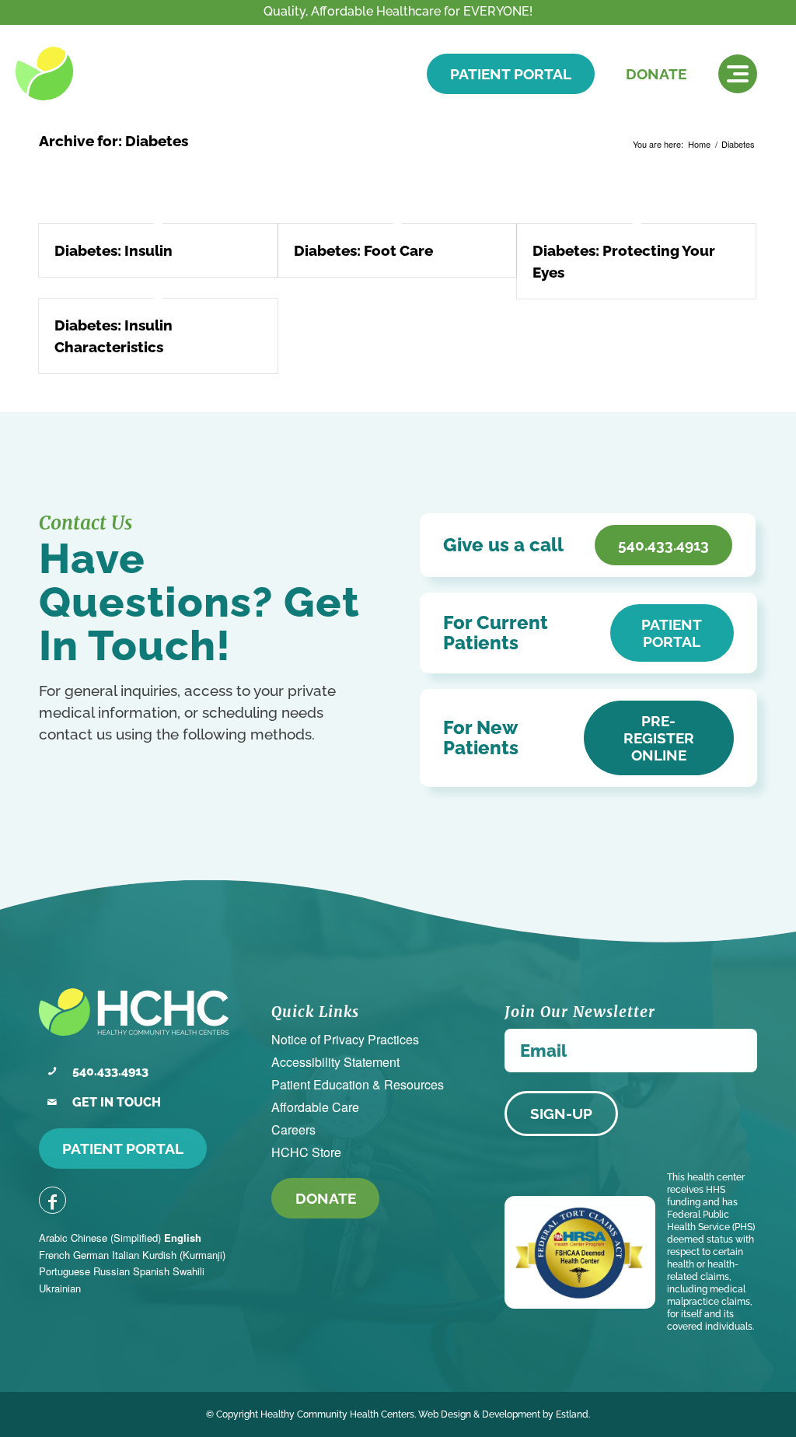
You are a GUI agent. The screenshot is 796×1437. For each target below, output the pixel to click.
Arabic (53, 1237)
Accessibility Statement (335, 1062)
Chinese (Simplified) (116, 1237)
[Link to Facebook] (52, 1200)
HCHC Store (306, 1152)
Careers (293, 1129)
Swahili (188, 1271)
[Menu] (737, 73)
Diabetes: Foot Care (363, 250)
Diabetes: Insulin (113, 250)
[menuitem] (737, 73)
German (91, 1254)
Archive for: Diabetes (113, 140)
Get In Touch (116, 1102)
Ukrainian (60, 1288)
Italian (125, 1254)
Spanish (151, 1271)
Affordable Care (315, 1107)
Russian (111, 1271)
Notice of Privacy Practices (345, 1039)
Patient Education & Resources (357, 1084)
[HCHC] (122, 73)
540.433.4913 (110, 1071)
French (54, 1254)
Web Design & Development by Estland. (504, 1414)
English (182, 1237)
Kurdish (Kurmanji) (183, 1254)
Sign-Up (561, 1113)
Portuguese (64, 1271)
